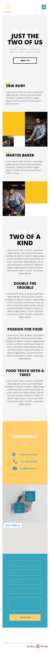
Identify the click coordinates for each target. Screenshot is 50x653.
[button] (44, 7)
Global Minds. (32, 643)
